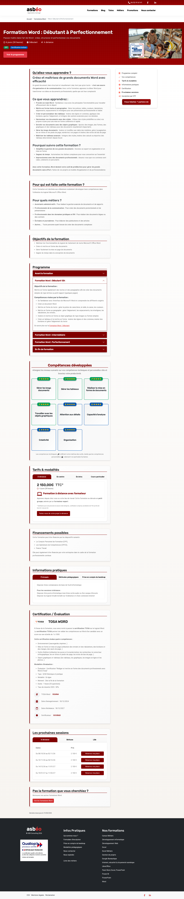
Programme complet (129, 73)
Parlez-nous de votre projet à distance (53, 513)
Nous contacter (148, 10)
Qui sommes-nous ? (70, 836)
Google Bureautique (109, 859)
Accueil (29, 19)
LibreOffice (106, 866)
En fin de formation (44, 349)
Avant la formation (44, 273)
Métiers (120, 10)
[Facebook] (148, 2)
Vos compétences (129, 77)
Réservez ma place (92, 754)
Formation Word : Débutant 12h (50, 280)
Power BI (105, 874)
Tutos (111, 10)
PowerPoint (106, 878)
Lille (94, 740)
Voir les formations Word (43, 801)
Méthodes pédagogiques (69, 577)
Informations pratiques (130, 85)
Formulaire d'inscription (72, 840)
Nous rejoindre (68, 855)
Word (104, 882)
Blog (103, 10)
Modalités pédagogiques (72, 847)
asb (34, 9)
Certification (126, 88)
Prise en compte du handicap (93, 577)
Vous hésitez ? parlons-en (136, 102)
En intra (79, 477)
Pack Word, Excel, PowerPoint (113, 870)
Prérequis (45, 577)
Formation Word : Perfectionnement (52, 342)
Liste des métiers (70, 861)
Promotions (132, 10)
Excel (104, 847)
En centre (60, 477)
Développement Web (110, 843)
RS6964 (56, 694)
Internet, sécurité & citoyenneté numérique (118, 862)
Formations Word (40, 19)
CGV (28, 895)
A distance (45, 740)
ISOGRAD (57, 715)
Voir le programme (15, 54)
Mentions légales (37, 895)
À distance (42, 477)
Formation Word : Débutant (59, 326)
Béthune (70, 740)
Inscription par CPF (129, 96)
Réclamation (50, 895)
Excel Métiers (107, 851)
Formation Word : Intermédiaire (50, 335)
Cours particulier (98, 477)
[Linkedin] (155, 2)
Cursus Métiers (107, 836)
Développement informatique (113, 840)
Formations (92, 10)
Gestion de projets (109, 855)
